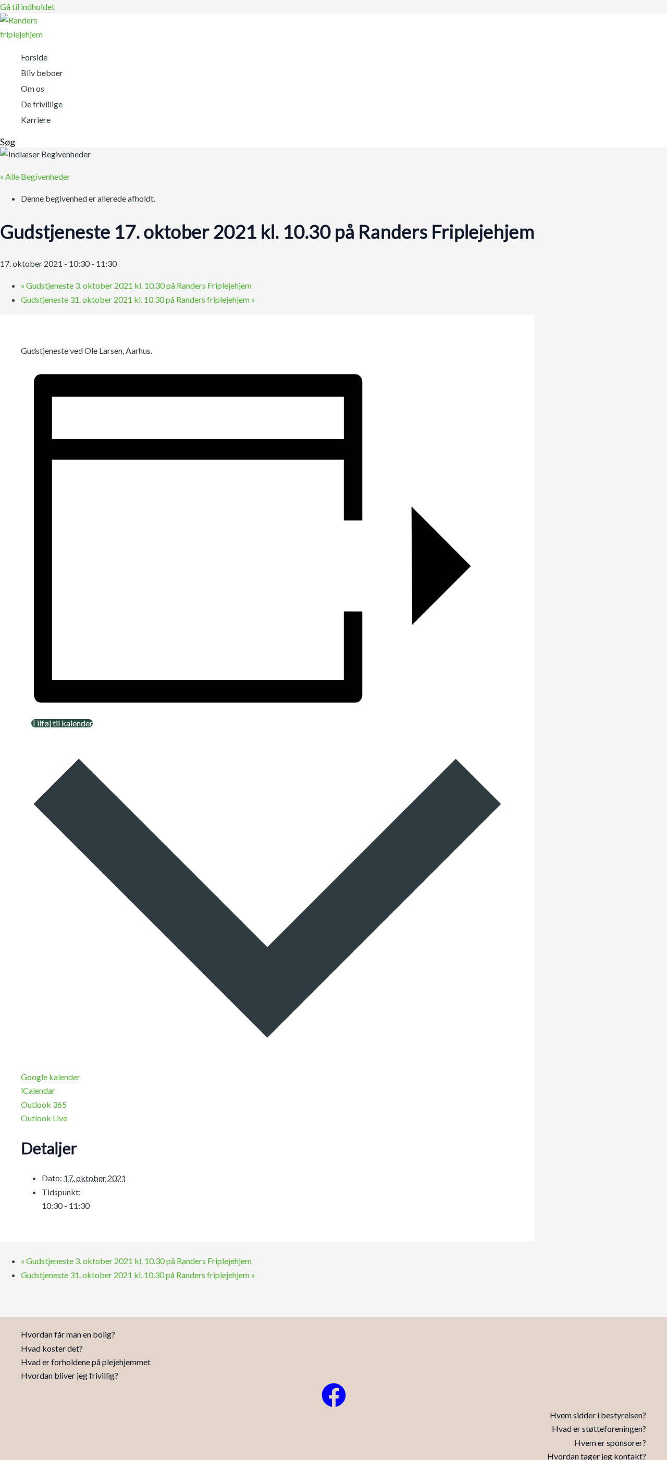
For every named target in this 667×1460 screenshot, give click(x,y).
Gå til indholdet (27, 6)
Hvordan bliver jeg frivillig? (69, 1375)
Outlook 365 (44, 1104)
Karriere (36, 120)
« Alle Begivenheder (35, 176)
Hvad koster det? (52, 1348)
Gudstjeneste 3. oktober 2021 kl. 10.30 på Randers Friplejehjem (136, 285)
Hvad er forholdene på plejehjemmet (86, 1362)
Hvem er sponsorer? (610, 1442)
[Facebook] (334, 1404)
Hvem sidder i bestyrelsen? (598, 1415)
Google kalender (50, 1077)
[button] (7, 141)
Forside (34, 57)
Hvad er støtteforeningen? (599, 1428)
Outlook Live (44, 1118)
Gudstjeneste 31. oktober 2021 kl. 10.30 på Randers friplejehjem (138, 299)
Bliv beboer (42, 73)
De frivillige (42, 104)
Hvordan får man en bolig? (68, 1334)
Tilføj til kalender (62, 723)
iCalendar (38, 1090)
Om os (32, 88)
